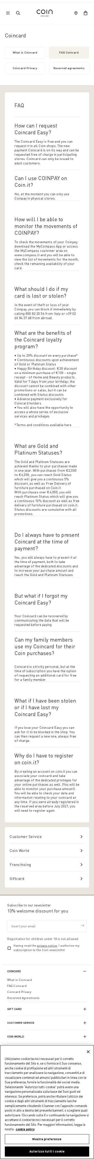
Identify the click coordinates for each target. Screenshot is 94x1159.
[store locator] (76, 13)
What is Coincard (25, 52)
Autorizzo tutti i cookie (47, 1151)
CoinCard (14, 971)
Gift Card (14, 1009)
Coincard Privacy (25, 68)
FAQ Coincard (69, 52)
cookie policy (25, 1129)
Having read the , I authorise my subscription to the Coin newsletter (46, 948)
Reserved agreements (69, 68)
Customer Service (26, 836)
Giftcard (17, 878)
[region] (47, 1102)
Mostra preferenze (46, 1139)
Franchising (20, 864)
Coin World (19, 850)
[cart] (85, 13)
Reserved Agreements (23, 998)
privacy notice (47, 945)
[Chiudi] (88, 1051)
